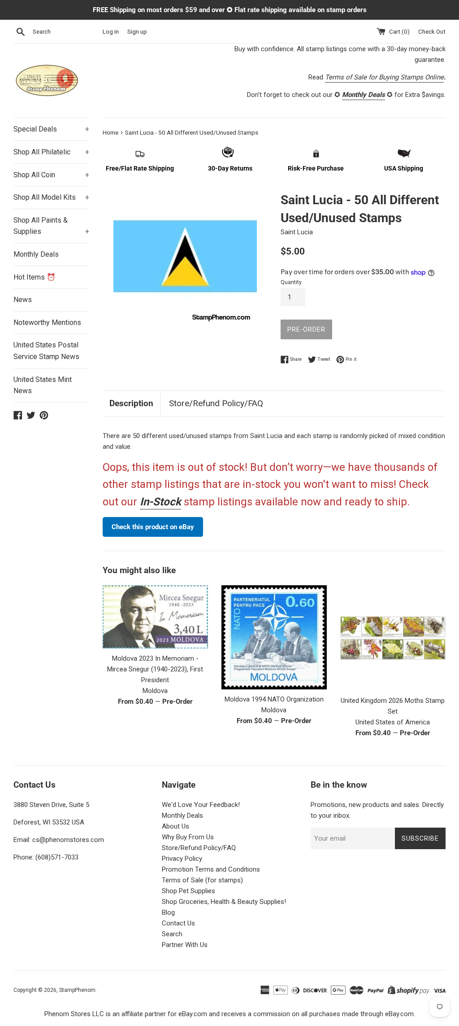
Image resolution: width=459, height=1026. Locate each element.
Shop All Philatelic (51, 152)
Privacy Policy (182, 859)
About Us (175, 826)
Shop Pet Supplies (188, 891)
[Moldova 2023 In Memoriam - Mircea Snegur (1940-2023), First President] (155, 617)
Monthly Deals (36, 254)
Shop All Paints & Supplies (51, 226)
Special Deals (51, 129)
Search (172, 934)
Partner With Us (185, 945)
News (22, 299)
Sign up (137, 31)
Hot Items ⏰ (34, 277)
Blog (168, 912)
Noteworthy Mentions (47, 322)
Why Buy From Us (188, 837)
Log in (111, 31)
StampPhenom (77, 990)
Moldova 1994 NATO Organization (274, 699)
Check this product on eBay (153, 527)
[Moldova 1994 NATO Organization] (274, 637)
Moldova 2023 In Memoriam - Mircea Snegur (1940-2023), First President (155, 669)
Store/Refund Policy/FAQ (216, 403)
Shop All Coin (51, 175)
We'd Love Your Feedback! (201, 805)
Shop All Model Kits (51, 197)
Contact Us (178, 923)
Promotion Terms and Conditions (211, 869)
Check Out (432, 31)
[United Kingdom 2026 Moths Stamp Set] (393, 638)
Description (131, 403)
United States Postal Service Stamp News (46, 351)
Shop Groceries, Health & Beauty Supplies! (224, 902)
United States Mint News (42, 385)
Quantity (291, 282)
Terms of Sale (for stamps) (202, 880)
